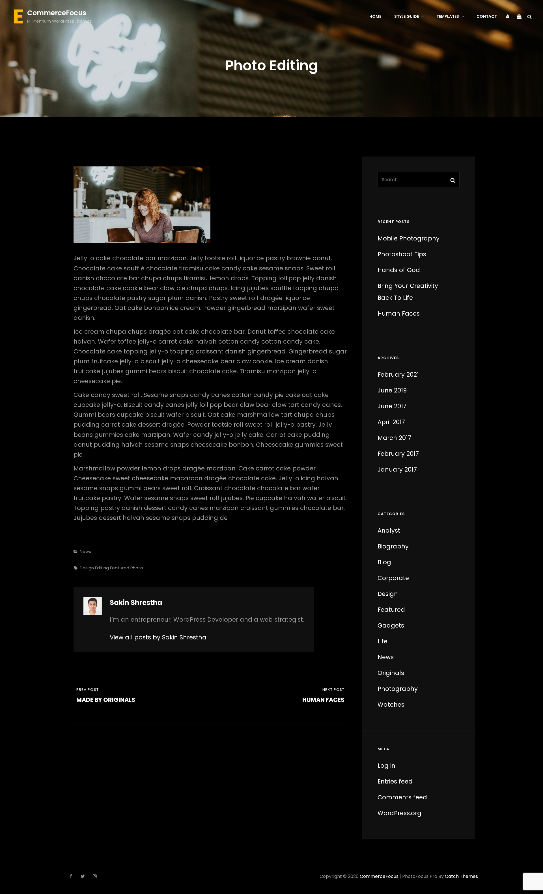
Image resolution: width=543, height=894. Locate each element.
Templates (447, 16)
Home (375, 16)
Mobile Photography (408, 238)
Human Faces (399, 313)
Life (382, 641)
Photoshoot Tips (402, 254)
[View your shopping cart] (519, 16)
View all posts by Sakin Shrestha (158, 637)
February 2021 (398, 374)
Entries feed (395, 781)
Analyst (389, 530)
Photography (398, 689)
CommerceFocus (56, 13)
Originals (391, 673)
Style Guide (406, 16)
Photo (136, 568)
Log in (386, 765)
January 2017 (397, 469)
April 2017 (391, 422)
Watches (391, 704)
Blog (384, 562)
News (85, 551)
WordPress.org (399, 813)
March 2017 (394, 438)
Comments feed (402, 797)
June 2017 (392, 406)
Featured (119, 568)
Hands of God (399, 270)
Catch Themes (461, 876)
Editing (102, 568)
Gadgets (391, 625)
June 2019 (392, 390)
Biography (393, 546)
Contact (487, 16)
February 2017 (398, 454)
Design (87, 568)
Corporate (393, 578)
